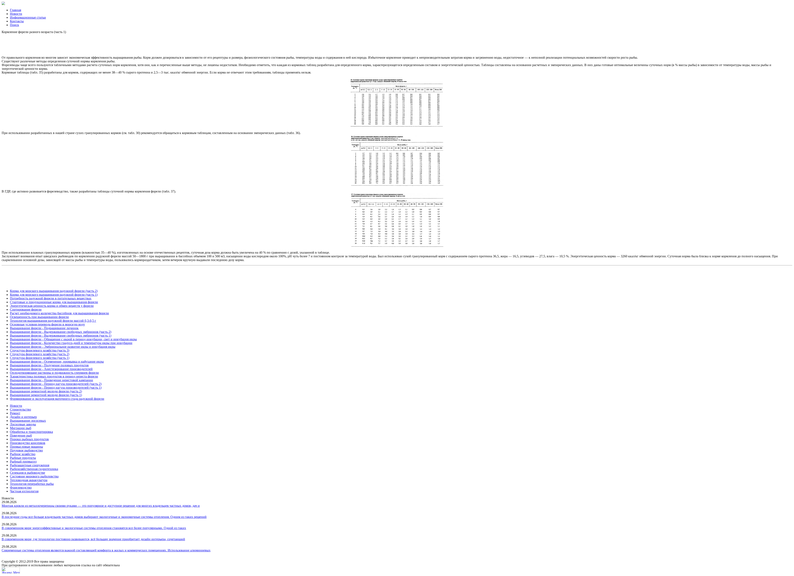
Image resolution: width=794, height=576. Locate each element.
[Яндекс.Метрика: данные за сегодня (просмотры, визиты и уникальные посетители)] (11, 570)
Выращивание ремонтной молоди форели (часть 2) (46, 391)
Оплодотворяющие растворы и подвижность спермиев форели (54, 372)
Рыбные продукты (23, 458)
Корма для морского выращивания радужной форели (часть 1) (54, 294)
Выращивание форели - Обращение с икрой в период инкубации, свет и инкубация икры (73, 339)
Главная (15, 10)
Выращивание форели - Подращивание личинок (44, 328)
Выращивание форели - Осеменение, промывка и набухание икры (57, 361)
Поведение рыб (21, 435)
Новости (16, 13)
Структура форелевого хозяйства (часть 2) (39, 354)
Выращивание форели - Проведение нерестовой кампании (51, 380)
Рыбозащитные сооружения (29, 465)
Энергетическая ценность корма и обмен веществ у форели (52, 306)
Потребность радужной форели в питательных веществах (50, 298)
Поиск (14, 25)
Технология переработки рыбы (32, 484)
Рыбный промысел (23, 461)
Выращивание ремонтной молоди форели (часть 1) (46, 395)
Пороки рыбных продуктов (29, 439)
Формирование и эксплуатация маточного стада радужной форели (57, 398)
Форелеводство (21, 487)
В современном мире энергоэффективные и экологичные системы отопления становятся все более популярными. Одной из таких (94, 528)
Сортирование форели (26, 309)
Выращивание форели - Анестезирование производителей (51, 369)
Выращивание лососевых (28, 420)
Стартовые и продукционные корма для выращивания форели (54, 302)
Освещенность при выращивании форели (39, 317)
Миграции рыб (20, 428)
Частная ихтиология (24, 491)
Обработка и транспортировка (31, 431)
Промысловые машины (26, 446)
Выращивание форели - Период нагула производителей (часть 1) (56, 387)
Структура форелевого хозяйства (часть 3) (39, 350)
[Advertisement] (397, 43)
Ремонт (15, 413)
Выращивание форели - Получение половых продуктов (49, 365)
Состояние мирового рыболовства (34, 476)
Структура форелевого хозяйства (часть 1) (39, 358)
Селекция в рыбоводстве (27, 472)
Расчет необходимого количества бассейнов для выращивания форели (59, 313)
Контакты (17, 21)
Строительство (20, 409)
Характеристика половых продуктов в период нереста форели (54, 376)
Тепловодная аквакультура (28, 480)
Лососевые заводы (23, 424)
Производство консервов (27, 443)
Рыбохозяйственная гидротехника (34, 469)
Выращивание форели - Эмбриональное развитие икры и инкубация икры (62, 346)
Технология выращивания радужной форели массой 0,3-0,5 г (53, 320)
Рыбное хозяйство (22, 454)
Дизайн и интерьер (23, 417)
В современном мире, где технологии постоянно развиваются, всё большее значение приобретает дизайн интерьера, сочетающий (93, 539)
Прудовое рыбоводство (26, 450)
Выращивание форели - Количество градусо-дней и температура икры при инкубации (71, 343)
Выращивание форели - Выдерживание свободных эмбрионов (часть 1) (60, 335)
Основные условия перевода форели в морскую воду (47, 324)
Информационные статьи (28, 17)
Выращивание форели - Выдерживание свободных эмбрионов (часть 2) (60, 332)
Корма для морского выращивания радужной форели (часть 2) (54, 291)
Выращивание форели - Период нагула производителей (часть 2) (56, 384)
